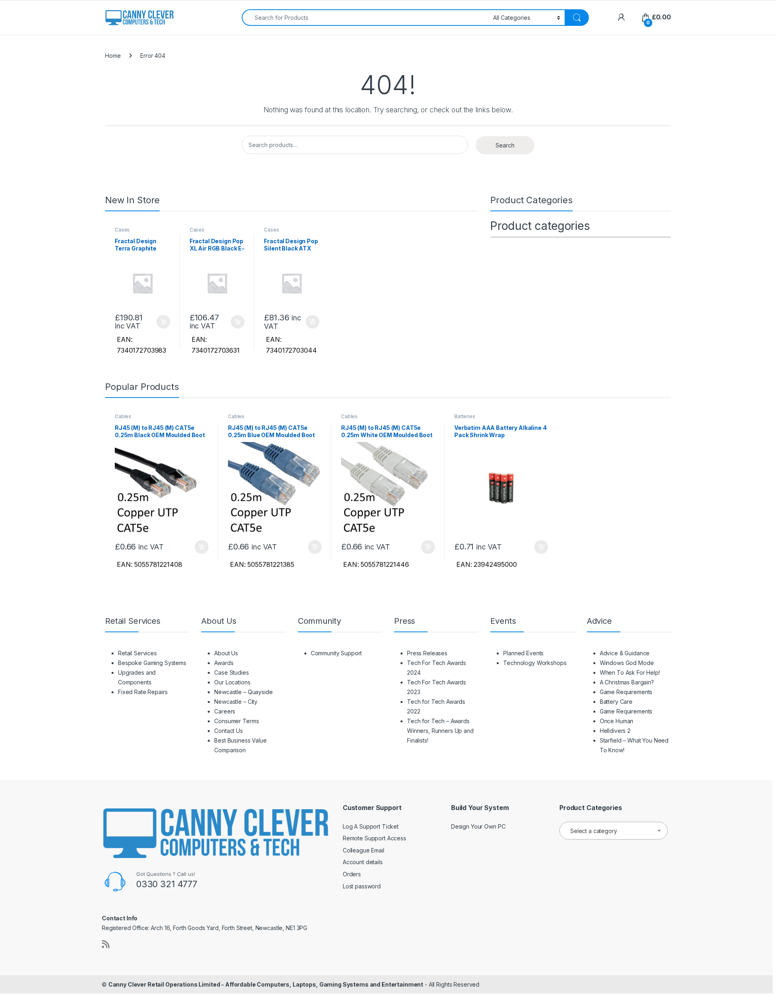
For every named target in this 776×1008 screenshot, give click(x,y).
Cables (123, 416)
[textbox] (613, 831)
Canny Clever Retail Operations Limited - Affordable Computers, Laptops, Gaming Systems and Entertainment (265, 984)
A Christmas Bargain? (627, 682)
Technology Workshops (534, 662)
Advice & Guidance (625, 653)
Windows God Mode (627, 662)
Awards (223, 662)
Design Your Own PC (478, 826)
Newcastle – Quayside (243, 691)
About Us (226, 653)
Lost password (362, 886)
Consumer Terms (236, 721)
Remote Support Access (374, 838)
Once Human (617, 721)
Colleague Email (363, 850)
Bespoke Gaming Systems (152, 662)
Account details (363, 862)
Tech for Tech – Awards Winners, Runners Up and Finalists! (440, 731)
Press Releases (427, 653)
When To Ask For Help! (630, 672)
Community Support (336, 653)
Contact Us (228, 730)
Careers (224, 711)
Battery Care (616, 701)
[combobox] (365, 17)
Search (505, 145)
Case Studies (231, 672)
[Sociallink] (106, 944)
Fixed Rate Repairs (142, 691)
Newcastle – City (235, 701)
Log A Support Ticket (371, 826)
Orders (352, 874)
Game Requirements (626, 691)
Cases (122, 230)
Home (112, 55)
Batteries (464, 416)
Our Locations (232, 682)
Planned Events (523, 653)
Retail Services (137, 653)
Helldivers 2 (615, 730)
